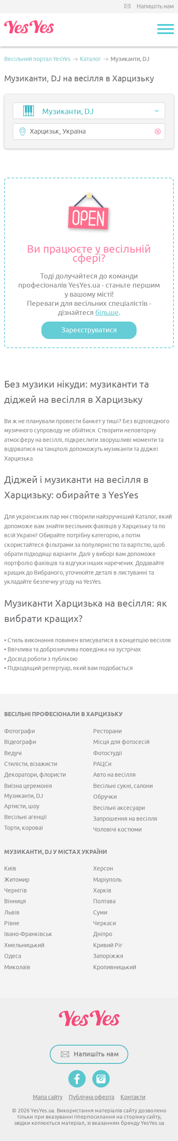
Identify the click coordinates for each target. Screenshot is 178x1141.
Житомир (16, 879)
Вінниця (15, 901)
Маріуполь (107, 879)
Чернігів (15, 890)
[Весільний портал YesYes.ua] (29, 29)
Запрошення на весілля (125, 818)
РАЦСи (102, 764)
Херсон (103, 868)
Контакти (132, 1097)
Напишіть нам (155, 6)
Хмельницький (24, 945)
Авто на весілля (114, 774)
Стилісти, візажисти (30, 764)
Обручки (105, 796)
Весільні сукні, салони (123, 786)
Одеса (12, 956)
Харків (102, 890)
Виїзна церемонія (28, 786)
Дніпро (102, 934)
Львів (11, 912)
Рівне (11, 923)
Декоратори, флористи (35, 774)
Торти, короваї (23, 827)
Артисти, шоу (21, 806)
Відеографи (20, 742)
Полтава (104, 901)
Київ (10, 868)
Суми (100, 912)
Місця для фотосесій (121, 742)
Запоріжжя (108, 956)
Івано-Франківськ (28, 934)
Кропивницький (114, 967)
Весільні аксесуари (119, 808)
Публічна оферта (91, 1097)
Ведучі (13, 753)
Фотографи (19, 731)
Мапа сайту (48, 1097)
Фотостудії (107, 753)
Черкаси (104, 923)
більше (107, 312)
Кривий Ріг (108, 945)
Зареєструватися (89, 330)
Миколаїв (17, 967)
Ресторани (107, 731)
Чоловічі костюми (117, 829)
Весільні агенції (25, 817)
